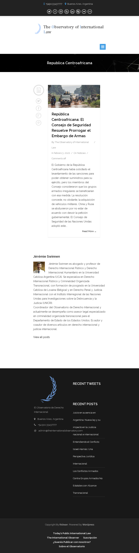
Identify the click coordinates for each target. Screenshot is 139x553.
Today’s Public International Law (72, 533)
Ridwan (64, 524)
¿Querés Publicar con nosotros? (72, 542)
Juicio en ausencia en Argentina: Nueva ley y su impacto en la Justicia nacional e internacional (86, 423)
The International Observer (63, 537)
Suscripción (90, 537)
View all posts (41, 337)
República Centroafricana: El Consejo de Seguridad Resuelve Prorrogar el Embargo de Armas (71, 125)
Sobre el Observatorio (72, 546)
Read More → (89, 231)
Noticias (81, 153)
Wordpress (88, 524)
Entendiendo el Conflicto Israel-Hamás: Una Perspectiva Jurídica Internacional (86, 453)
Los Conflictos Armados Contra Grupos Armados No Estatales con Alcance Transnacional (87, 482)
